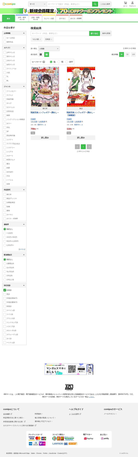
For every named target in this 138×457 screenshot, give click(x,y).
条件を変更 (106, 33)
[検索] (95, 4)
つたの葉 (34, 121)
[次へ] (89, 146)
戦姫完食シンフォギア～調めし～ (45, 112)
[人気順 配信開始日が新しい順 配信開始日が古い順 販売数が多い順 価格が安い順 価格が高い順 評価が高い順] (49, 48)
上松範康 (42, 121)
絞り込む (94, 33)
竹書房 (33, 119)
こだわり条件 (105, 4)
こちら (91, 397)
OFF (71, 62)
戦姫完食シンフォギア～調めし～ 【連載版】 (81, 113)
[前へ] (77, 146)
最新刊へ (40, 125)
